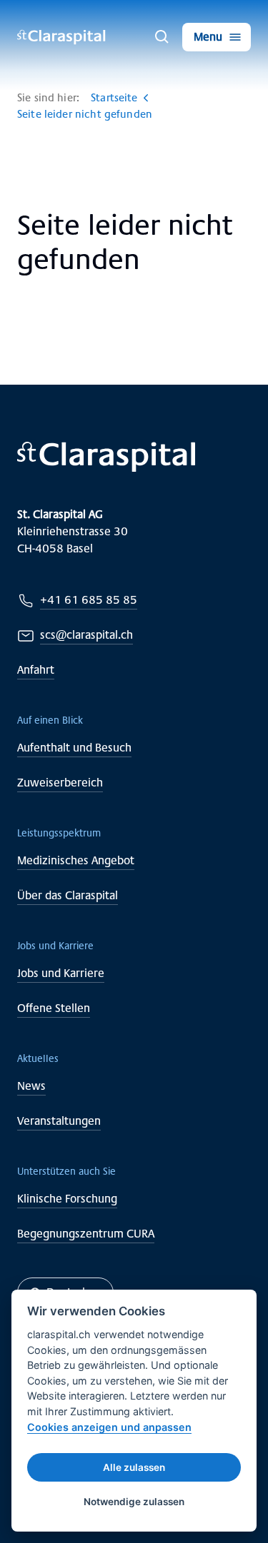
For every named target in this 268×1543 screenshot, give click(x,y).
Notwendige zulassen (134, 1501)
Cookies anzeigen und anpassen (109, 1427)
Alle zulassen (134, 1467)
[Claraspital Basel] (61, 37)
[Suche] (162, 37)
